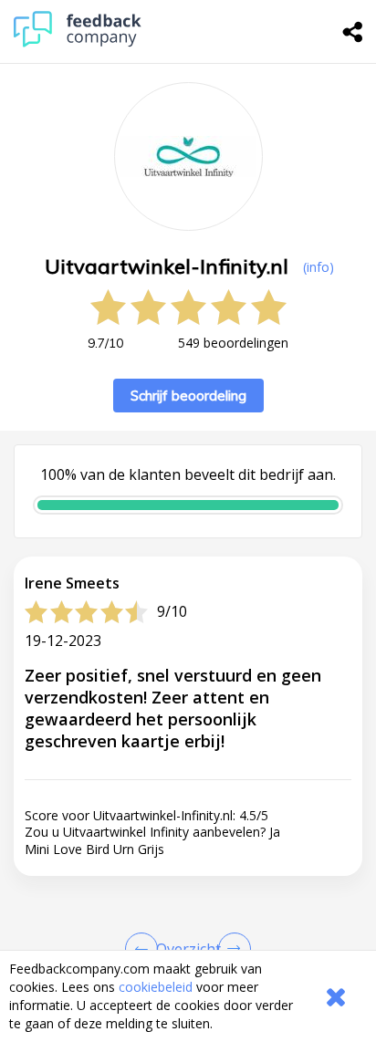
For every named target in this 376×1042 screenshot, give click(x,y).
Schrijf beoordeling (188, 395)
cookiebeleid (156, 986)
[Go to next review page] (231, 949)
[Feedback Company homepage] (77, 42)
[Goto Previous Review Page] (145, 949)
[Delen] (353, 32)
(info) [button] (318, 267)
